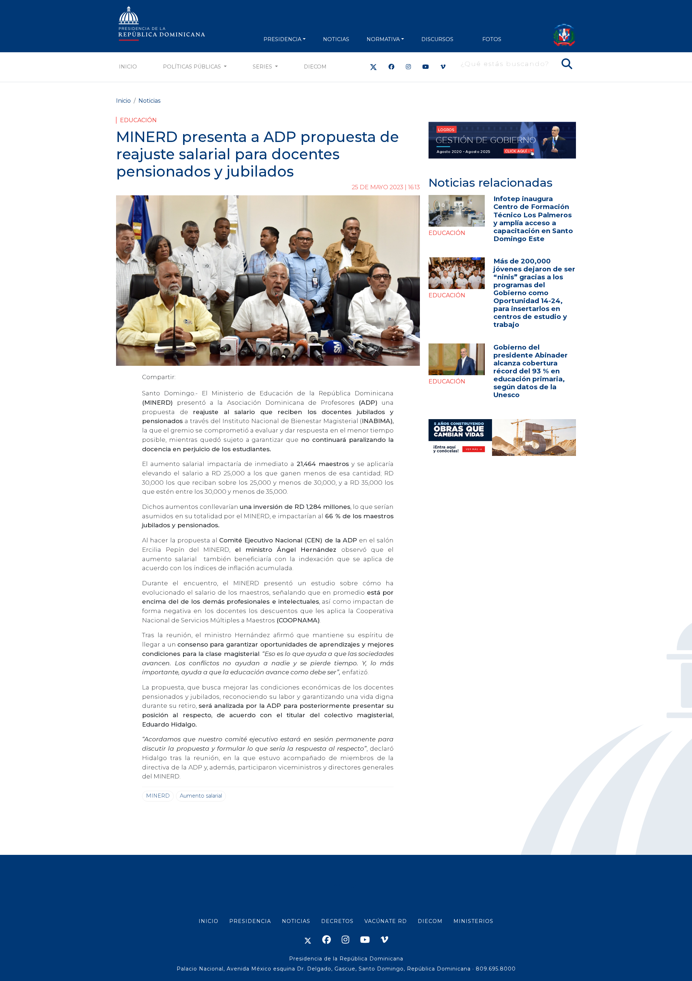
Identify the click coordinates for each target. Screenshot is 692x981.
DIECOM (315, 66)
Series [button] (263, 66)
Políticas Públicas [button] (192, 66)
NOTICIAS (336, 39)
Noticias (149, 100)
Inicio (128, 66)
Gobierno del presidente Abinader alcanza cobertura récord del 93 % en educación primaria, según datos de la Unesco (530, 371)
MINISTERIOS (473, 921)
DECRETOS (337, 921)
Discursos (437, 39)
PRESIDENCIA (282, 39)
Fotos (491, 39)
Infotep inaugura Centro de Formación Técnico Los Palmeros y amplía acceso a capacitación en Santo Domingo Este (533, 219)
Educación (138, 120)
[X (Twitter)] (373, 66)
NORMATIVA (383, 39)
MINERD (158, 796)
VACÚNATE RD (385, 921)
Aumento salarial (201, 796)
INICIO (208, 921)
